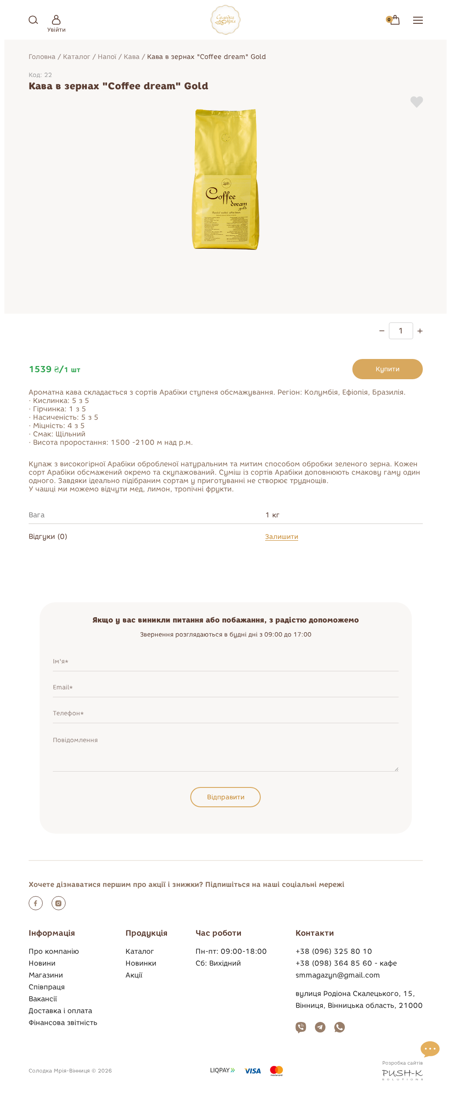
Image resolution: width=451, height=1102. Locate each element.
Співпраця (47, 987)
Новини (42, 963)
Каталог (76, 57)
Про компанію (54, 951)
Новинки (141, 963)
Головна (42, 57)
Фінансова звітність (63, 1022)
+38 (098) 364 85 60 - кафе (346, 963)
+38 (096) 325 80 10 (334, 951)
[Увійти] (56, 20)
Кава (132, 57)
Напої (107, 57)
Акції (134, 975)
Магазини (46, 975)
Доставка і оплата (60, 1011)
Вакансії (43, 999)
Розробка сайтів (402, 1063)
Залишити (281, 537)
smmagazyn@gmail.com (338, 975)
